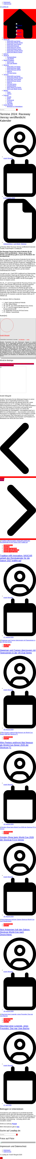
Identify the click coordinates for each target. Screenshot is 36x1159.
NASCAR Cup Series (13, 41)
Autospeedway (11, 57)
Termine (5, 74)
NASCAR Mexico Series (14, 52)
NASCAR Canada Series (15, 50)
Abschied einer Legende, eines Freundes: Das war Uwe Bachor (14, 1027)
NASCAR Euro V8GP (13, 68)
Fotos (8, 92)
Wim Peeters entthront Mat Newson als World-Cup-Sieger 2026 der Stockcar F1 (16, 745)
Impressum (6, 2)
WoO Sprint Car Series (14, 87)
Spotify (9, 97)
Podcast (6, 95)
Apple (9, 98)
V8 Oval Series (11, 73)
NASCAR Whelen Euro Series (18, 364)
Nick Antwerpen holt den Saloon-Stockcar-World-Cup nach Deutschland (15, 932)
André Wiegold (8, 105)
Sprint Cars (10, 62)
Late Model (10, 58)
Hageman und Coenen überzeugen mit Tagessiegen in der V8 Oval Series (18, 651)
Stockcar (6, 55)
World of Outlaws (8, 60)
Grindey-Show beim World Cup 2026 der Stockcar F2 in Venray (17, 838)
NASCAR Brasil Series (14, 49)
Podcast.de (10, 100)
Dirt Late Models (12, 63)
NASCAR (6, 39)
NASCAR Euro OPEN (14, 70)
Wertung (6, 65)
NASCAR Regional (13, 46)
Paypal (14, 1124)
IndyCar (5, 54)
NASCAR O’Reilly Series (15, 42)
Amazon (9, 101)
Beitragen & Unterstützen (15, 106)
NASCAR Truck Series (14, 44)
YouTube (10, 103)
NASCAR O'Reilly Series (11, 550)
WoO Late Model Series (14, 89)
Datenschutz (7, 4)
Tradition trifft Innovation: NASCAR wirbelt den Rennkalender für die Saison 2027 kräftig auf (16, 558)
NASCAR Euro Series (14, 47)
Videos (9, 93)
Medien (5, 90)
